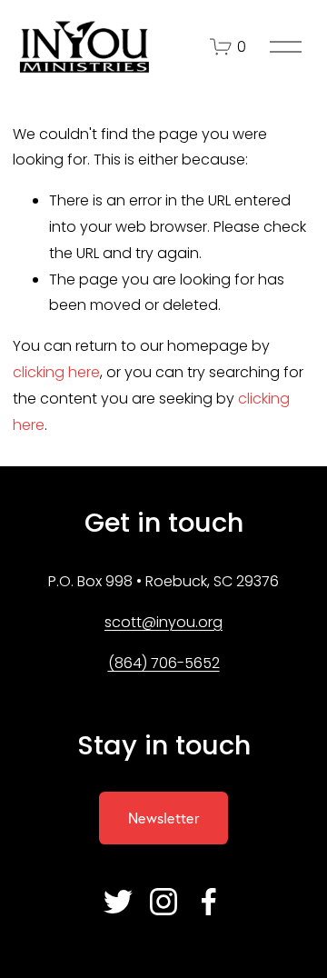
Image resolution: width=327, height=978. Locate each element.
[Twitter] (118, 901)
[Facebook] (208, 901)
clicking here (56, 372)
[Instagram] (163, 901)
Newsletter (163, 818)
